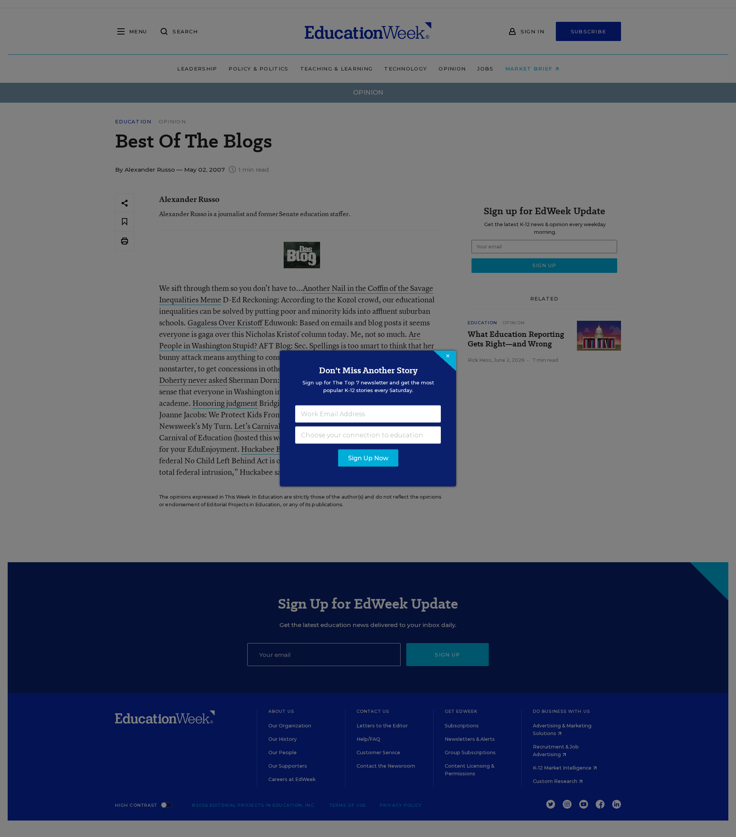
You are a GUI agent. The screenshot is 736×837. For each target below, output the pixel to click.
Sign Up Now (368, 458)
